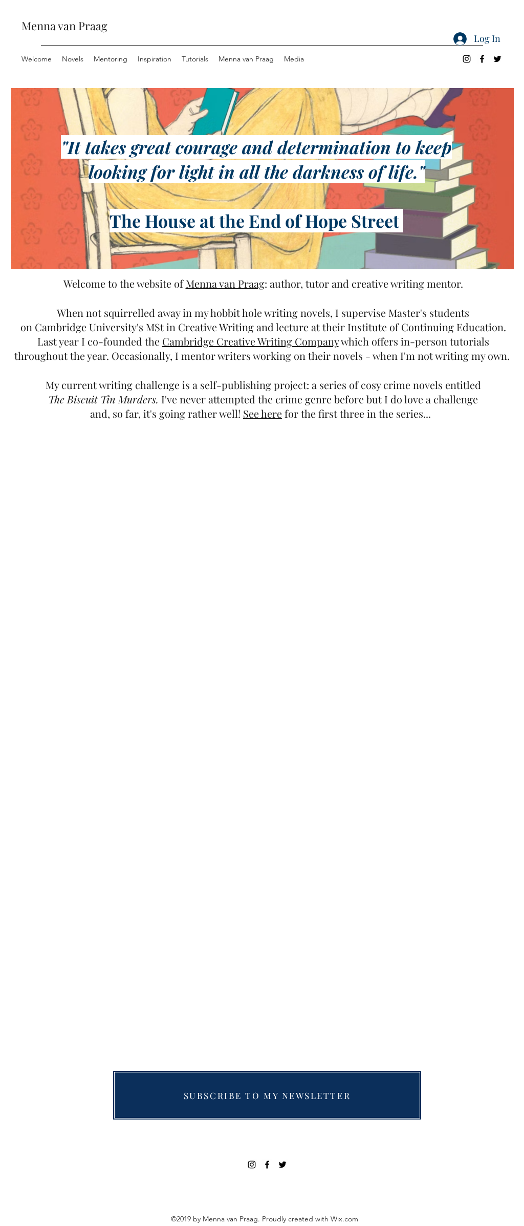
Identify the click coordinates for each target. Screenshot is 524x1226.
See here (262, 413)
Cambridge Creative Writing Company (250, 341)
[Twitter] (497, 59)
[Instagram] (467, 59)
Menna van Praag (64, 25)
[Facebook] (482, 59)
